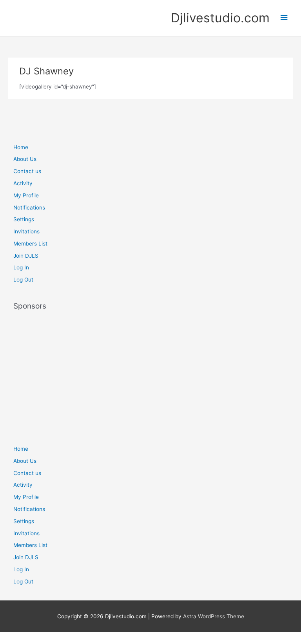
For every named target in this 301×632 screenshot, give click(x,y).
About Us (24, 159)
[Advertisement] (150, 374)
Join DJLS (25, 256)
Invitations (26, 231)
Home (20, 147)
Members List (30, 243)
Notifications (29, 207)
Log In (21, 267)
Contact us (27, 171)
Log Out (23, 279)
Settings (23, 219)
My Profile (26, 195)
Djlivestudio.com (220, 17)
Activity (23, 183)
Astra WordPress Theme (213, 616)
